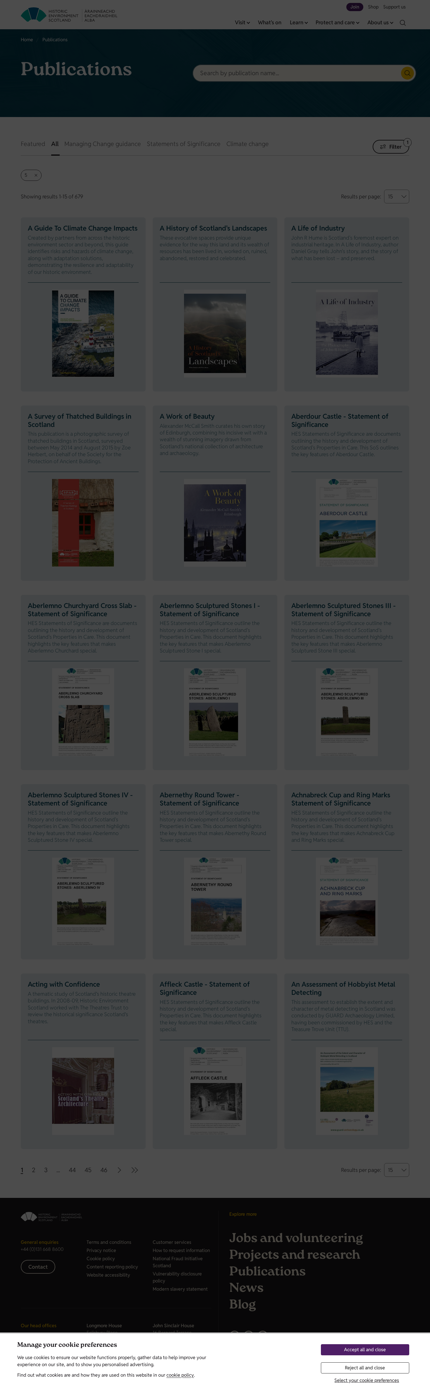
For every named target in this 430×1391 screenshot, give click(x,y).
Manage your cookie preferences (67, 1345)
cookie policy (180, 1375)
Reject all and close (365, 1368)
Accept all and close (365, 1350)
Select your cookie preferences (366, 1380)
